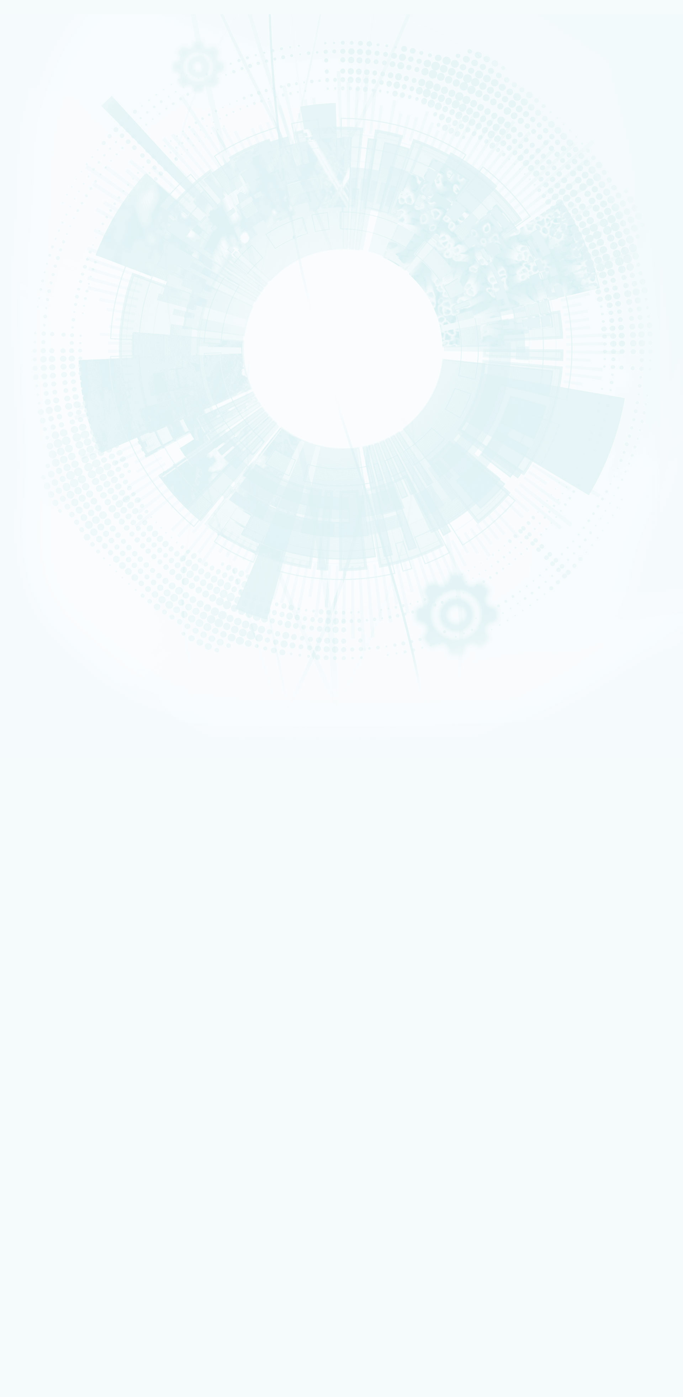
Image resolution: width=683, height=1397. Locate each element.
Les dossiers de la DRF (56, 1017)
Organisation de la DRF (57, 934)
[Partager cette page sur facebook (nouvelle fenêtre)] (70, 541)
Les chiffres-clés (44, 150)
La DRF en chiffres (51, 929)
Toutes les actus (48, 1268)
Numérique (35, 183)
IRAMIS (32, 339)
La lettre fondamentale (57, 1001)
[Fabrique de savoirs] (74, 49)
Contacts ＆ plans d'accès (44, 467)
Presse (39, 1006)
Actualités (58, 448)
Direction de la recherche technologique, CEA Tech (80, 1186)
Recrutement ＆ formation (43, 73)
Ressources (30, 1012)
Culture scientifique (39, 1244)
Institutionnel (32, 1167)
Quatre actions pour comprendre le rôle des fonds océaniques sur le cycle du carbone (111, 806)
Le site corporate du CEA (56, 1172)
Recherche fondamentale (43, 96)
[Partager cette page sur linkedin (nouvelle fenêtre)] (68, 561)
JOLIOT (32, 316)
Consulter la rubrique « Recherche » (39, 246)
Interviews (36, 374)
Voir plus (16, 834)
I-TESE (31, 284)
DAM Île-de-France (39, 490)
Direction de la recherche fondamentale (70, 1191)
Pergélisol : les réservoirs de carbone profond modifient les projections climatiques (108, 767)
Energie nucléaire (38, 174)
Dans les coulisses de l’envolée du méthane (69, 793)
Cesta (31, 499)
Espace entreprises (51, 1153)
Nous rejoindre (35, 107)
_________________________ (57, 1158)
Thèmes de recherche (57, 957)
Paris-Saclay (35, 476)
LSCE (31, 321)
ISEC (30, 280)
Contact (26, 882)
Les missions (37, 133)
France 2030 (45, 968)
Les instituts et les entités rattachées (71, 158)
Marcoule (33, 486)
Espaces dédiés (35, 1119)
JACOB (32, 312)
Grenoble (33, 481)
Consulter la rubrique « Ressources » (40, 384)
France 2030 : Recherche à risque (63, 219)
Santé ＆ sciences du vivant (44, 192)
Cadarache (35, 472)
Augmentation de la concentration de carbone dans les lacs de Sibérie (95, 780)
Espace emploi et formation (59, 1134)
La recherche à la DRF (42, 951)
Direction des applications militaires (67, 1177)
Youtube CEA (46, 1023)
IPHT (30, 335)
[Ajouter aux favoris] (39, 531)
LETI (30, 298)
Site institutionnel (228, 1081)
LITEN (31, 289)
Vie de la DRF (46, 995)
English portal (46, 1162)
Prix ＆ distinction (50, 990)
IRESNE (32, 271)
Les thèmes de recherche (53, 202)
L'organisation (40, 141)
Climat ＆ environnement (43, 196)
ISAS (30, 275)
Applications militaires (41, 82)
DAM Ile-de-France (50, 1220)
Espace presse (46, 1129)
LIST (30, 303)
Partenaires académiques (54, 210)
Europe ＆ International (52, 235)
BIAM (31, 330)
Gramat (40, 1234)
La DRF (24, 918)
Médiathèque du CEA (55, 1028)
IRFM (30, 344)
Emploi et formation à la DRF (58, 409)
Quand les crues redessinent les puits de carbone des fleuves (87, 819)
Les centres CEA (35, 1196)
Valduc (32, 494)
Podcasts (34, 365)
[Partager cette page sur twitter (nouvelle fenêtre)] (67, 551)
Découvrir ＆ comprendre (57, 1249)
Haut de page (19, 892)
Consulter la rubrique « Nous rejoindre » (43, 419)
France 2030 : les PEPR (49, 227)
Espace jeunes (46, 1148)
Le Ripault (42, 1239)
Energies (33, 87)
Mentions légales (37, 871)
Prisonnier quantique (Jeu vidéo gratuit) (70, 1259)
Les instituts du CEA (39, 1285)
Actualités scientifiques (57, 984)
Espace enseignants (51, 1143)
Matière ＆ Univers (39, 188)
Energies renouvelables (42, 178)
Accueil (37, 448)
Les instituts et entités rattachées (68, 940)
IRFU (30, 348)
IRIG (30, 353)
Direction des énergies (54, 1182)
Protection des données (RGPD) (54, 876)
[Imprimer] (29, 521)
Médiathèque (45, 1254)
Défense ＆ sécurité (40, 169)
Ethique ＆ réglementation (61, 945)
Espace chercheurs (50, 1138)
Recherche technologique (44, 92)
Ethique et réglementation (56, 166)
